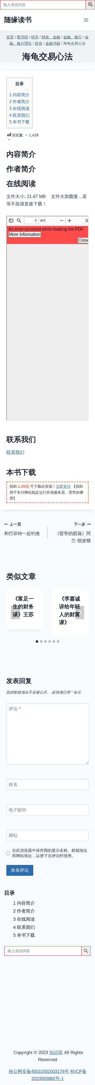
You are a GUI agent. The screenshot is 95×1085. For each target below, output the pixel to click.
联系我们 (19, 115)
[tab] (37, 641)
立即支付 (63, 486)
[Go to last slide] (15, 612)
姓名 (13, 784)
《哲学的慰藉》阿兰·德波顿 (73, 532)
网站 (13, 835)
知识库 (56, 1052)
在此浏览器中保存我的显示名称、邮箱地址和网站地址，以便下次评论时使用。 (49, 853)
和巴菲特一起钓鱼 (22, 529)
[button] (91, 5)
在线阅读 (19, 108)
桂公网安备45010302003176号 (39, 1071)
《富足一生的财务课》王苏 (23, 606)
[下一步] (79, 612)
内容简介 (19, 94)
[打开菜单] (86, 20)
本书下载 (19, 121)
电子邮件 (18, 810)
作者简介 (19, 101)
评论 (15, 708)
